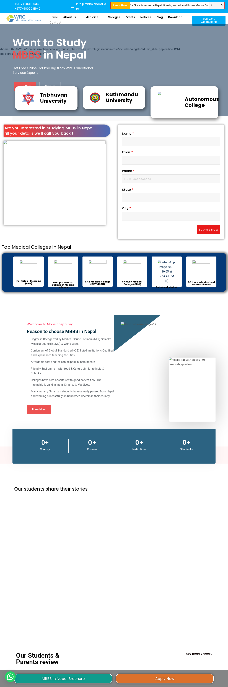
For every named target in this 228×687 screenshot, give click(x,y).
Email (127, 152)
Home (54, 17)
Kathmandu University (122, 97)
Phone (128, 171)
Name (128, 133)
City (126, 208)
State (127, 189)
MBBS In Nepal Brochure (63, 678)
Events (130, 17)
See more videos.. (199, 654)
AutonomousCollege (202, 102)
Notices (145, 17)
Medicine (92, 17)
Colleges (114, 17)
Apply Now (164, 678)
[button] (10, 676)
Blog (160, 17)
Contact (55, 22)
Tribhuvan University (53, 97)
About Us (69, 17)
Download (175, 17)
